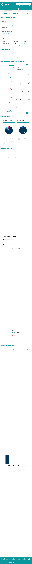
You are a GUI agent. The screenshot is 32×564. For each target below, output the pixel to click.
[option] (16, 331)
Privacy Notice (21, 559)
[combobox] (24, 4)
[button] (8, 11)
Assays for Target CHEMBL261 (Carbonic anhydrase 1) (23, 122)
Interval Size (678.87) (7, 356)
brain (23, 5)
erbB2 (21, 5)
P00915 (25, 43)
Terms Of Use (28, 559)
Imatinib (20, 5)
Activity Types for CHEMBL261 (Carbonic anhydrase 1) (9, 122)
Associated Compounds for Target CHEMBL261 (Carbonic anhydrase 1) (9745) (16, 349)
